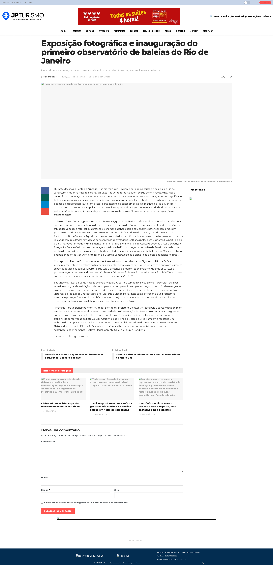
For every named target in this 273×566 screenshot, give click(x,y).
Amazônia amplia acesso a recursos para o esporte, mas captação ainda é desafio (157, 406)
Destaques (104, 30)
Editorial (63, 30)
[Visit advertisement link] (136, 527)
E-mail (45, 490)
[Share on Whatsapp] (45, 197)
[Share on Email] (45, 211)
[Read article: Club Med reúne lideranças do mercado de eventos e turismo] (63, 389)
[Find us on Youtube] (212, 562)
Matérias (77, 30)
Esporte (134, 30)
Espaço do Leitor (151, 30)
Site (116, 490)
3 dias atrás (145, 414)
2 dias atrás (97, 414)
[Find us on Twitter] (203, 562)
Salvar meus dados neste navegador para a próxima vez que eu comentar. (86, 502)
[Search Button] (255, 2)
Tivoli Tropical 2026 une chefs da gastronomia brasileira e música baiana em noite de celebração (111, 406)
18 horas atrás (49, 411)
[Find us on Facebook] (198, 562)
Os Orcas (136, 563)
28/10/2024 (66, 77)
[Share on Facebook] (45, 190)
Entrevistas (119, 30)
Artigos (90, 30)
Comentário (49, 441)
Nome (45, 477)
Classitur (180, 30)
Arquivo (194, 30)
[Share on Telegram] (45, 204)
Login (266, 3)
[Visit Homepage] (23, 16)
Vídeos (168, 30)
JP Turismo (51, 77)
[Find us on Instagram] (207, 562)
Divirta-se (208, 30)
